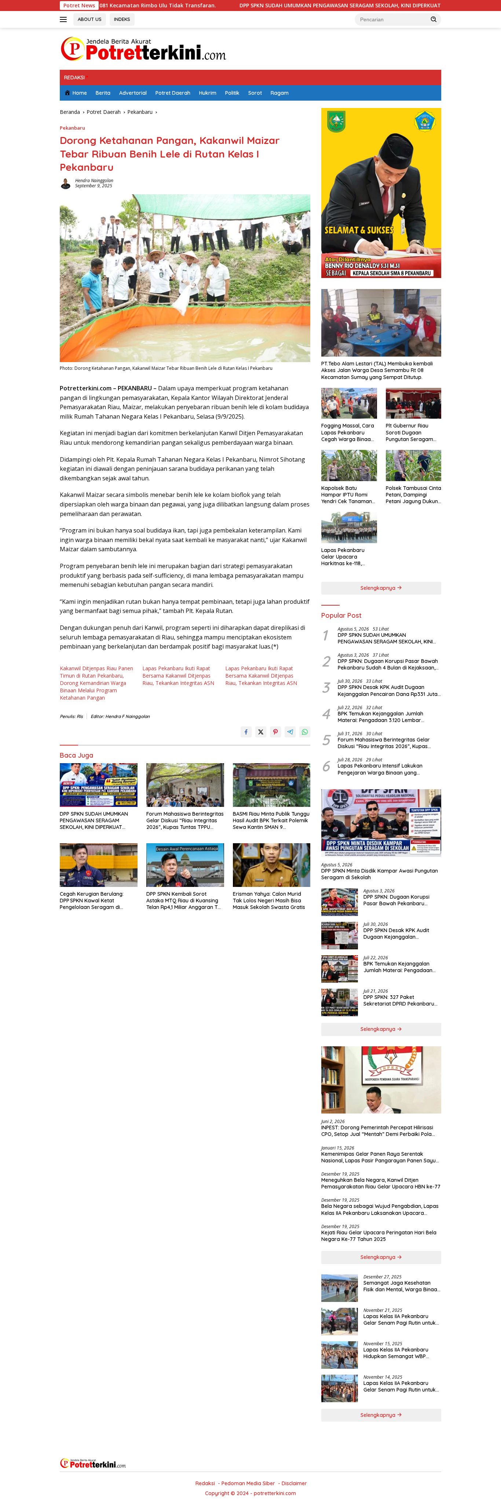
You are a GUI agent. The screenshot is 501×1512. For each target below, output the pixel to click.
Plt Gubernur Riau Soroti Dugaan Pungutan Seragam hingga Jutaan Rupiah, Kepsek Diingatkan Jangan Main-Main (413, 432)
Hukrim (207, 93)
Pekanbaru (72, 128)
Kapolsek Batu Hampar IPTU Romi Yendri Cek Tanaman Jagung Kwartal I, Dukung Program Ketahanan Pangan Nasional (346, 495)
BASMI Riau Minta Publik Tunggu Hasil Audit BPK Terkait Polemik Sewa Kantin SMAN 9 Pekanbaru (271, 821)
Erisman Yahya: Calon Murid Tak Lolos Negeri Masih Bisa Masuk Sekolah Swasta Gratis (269, 900)
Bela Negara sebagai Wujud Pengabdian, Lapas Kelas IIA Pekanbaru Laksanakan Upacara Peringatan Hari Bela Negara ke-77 (380, 1209)
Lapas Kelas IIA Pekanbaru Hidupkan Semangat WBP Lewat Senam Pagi (395, 1353)
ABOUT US (90, 19)
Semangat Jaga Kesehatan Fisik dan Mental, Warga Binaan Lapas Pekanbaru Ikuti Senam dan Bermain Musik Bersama (401, 1286)
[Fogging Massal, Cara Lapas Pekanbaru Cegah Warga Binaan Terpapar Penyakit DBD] (349, 403)
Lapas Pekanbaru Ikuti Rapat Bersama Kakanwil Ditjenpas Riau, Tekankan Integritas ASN (178, 675)
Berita (103, 93)
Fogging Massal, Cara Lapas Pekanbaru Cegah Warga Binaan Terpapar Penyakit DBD (347, 432)
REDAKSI (74, 77)
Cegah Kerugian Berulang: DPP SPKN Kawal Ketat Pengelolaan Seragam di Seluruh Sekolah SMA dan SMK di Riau (96, 901)
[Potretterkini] (143, 48)
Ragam (280, 93)
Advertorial (133, 93)
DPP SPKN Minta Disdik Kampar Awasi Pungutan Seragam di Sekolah (379, 874)
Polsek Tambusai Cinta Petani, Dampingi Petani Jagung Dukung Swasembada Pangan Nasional (413, 495)
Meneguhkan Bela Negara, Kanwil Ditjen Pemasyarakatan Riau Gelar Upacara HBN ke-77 (380, 1183)
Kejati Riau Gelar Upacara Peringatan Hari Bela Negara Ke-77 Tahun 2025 (378, 1235)
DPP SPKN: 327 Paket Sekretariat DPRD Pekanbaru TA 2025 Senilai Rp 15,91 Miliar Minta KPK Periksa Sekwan (399, 1000)
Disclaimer (294, 1483)
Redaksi (205, 1483)
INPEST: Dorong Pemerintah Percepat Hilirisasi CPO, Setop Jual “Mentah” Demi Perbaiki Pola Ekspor (377, 1130)
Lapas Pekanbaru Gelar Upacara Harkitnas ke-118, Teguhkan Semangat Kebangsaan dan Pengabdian (346, 557)
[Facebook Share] (246, 731)
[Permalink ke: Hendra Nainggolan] (66, 182)
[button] (434, 19)
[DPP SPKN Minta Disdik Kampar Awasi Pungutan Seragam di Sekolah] (381, 823)
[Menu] (65, 19)
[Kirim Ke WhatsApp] (304, 731)
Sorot (255, 93)
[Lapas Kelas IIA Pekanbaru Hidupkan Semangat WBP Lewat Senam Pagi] (339, 1355)
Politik (232, 93)
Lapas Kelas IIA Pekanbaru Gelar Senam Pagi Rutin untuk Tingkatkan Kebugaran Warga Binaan (401, 1319)
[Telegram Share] (290, 731)
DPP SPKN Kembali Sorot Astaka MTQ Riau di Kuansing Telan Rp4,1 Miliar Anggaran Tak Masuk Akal (185, 901)
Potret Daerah (173, 93)
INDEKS (122, 19)
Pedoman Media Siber (248, 1483)
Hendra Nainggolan (94, 180)
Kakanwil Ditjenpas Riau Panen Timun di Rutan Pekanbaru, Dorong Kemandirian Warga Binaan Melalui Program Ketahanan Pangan (96, 683)
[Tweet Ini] (260, 731)
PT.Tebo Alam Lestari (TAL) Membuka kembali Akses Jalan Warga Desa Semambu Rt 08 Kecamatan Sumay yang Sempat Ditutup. (377, 370)
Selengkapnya (379, 588)
